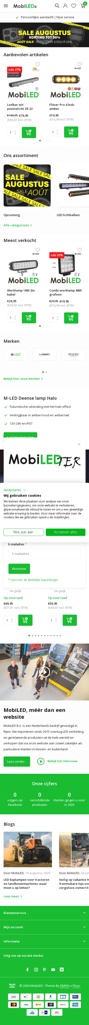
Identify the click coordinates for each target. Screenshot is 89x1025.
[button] (15, 490)
